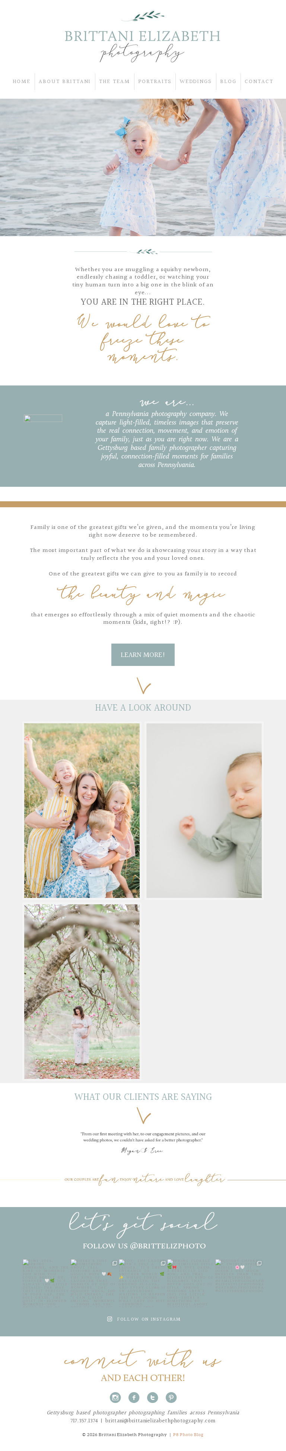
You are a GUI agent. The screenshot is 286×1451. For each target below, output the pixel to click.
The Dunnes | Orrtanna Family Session (203, 804)
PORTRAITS (155, 81)
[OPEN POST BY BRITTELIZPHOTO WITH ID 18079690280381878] (191, 1283)
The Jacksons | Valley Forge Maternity (81, 985)
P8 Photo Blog (188, 1434)
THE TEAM (114, 81)
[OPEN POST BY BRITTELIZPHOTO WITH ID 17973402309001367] (47, 1283)
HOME (22, 81)
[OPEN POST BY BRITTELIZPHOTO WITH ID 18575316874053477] (95, 1283)
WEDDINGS (196, 81)
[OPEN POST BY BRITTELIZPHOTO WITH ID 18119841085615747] (143, 1283)
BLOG (228, 81)
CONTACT (259, 81)
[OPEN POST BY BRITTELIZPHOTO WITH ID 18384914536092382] (239, 1283)
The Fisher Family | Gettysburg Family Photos (82, 804)
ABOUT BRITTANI (65, 81)
